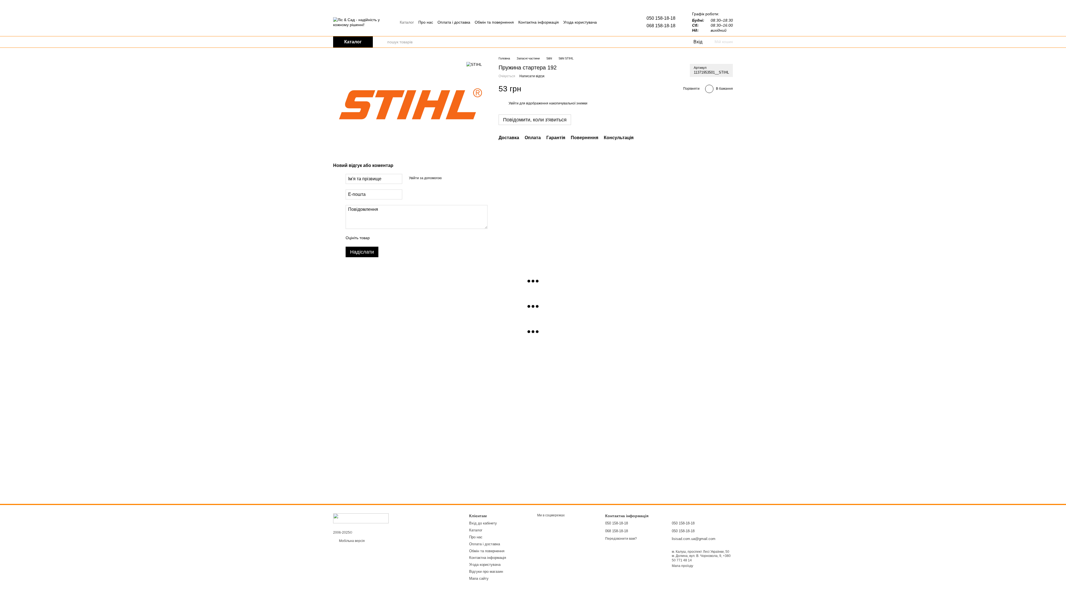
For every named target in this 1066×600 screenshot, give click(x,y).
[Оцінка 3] (396, 237)
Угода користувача (580, 22)
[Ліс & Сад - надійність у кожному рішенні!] (361, 518)
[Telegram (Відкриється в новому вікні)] (606, 22)
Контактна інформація (538, 22)
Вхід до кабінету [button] (483, 523)
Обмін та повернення (494, 22)
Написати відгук (531, 76)
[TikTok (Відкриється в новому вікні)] (620, 22)
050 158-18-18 (661, 18)
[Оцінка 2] (387, 237)
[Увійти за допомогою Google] (456, 178)
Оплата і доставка (454, 22)
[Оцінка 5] (414, 237)
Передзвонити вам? (621, 539)
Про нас (425, 22)
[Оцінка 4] (405, 237)
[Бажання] (677, 42)
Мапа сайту (479, 578)
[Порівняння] (666, 42)
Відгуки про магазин (486, 571)
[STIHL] (474, 64)
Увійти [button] (514, 103)
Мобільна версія (351, 541)
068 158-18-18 (661, 25)
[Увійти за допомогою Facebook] (447, 178)
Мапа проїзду (682, 566)
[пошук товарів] (382, 42)
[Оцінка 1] (378, 237)
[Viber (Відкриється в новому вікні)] (613, 22)
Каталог (407, 22)
